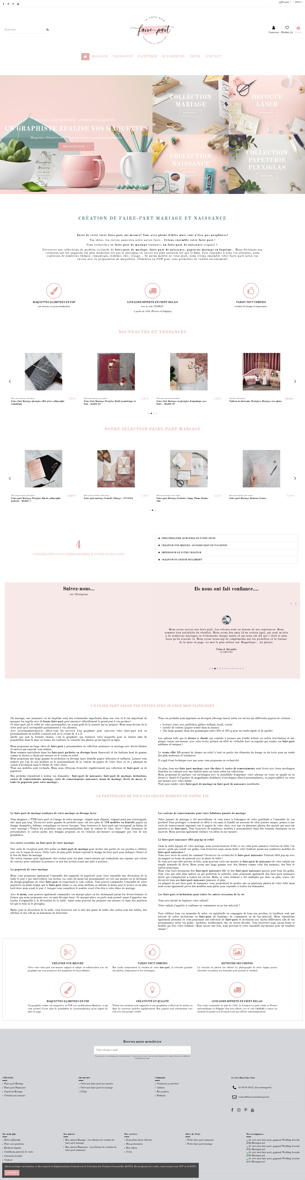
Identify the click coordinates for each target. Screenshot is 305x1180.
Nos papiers (163, 1092)
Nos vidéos (131, 1148)
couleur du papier (93, 762)
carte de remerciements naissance (76, 779)
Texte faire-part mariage (199, 1144)
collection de (118, 768)
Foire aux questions (14, 1144)
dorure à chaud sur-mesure (37, 755)
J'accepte (12, 1173)
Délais (84, 1092)
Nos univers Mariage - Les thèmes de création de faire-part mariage (89, 1141)
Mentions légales (12, 1148)
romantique (99, 256)
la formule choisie (42, 737)
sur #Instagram (79, 594)
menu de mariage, (110, 779)
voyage (135, 256)
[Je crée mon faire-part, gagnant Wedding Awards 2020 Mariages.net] (274, 1154)
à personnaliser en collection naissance (80, 746)
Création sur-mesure (14, 1096)
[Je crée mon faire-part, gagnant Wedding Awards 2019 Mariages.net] (274, 1160)
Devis (129, 1152)
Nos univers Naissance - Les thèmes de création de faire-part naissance (91, 1148)
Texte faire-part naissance (200, 1140)
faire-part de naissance (167, 249)
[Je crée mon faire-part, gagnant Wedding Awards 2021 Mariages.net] (274, 1148)
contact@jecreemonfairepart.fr (253, 1097)
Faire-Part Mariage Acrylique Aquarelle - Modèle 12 (38, 401)
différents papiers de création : (273, 718)
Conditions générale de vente (18, 1152)
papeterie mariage (201, 249)
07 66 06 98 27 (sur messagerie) (254, 1087)
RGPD (193, 1166)
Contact (8, 1160)
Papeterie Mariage (13, 1092)
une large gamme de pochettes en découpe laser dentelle (63, 758)
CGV (181, 1166)
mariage (119, 746)
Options (161, 1088)
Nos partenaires (134, 1144)
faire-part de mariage (131, 249)
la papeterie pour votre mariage (37, 782)
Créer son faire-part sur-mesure (97, 1084)
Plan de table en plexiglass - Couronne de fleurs (107, 401)
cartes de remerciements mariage (31, 779)
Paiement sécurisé (13, 1156)
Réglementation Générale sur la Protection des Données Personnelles (89, 1166)
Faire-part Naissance (15, 1088)
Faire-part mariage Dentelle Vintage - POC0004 (35, 498)
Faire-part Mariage (14, 1084)
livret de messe (133, 779)
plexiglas (132, 253)
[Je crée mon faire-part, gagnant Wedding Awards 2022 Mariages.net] (274, 1142)
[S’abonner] (187, 1050)
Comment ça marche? (168, 1084)
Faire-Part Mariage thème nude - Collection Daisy (181, 401)
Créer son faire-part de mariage (97, 1088)
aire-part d (124, 245)
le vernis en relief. (68, 755)
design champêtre (20, 825)
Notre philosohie (12, 1140)
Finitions (161, 1096)
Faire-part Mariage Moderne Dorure (174, 498)
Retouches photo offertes (139, 1140)
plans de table (99, 910)
